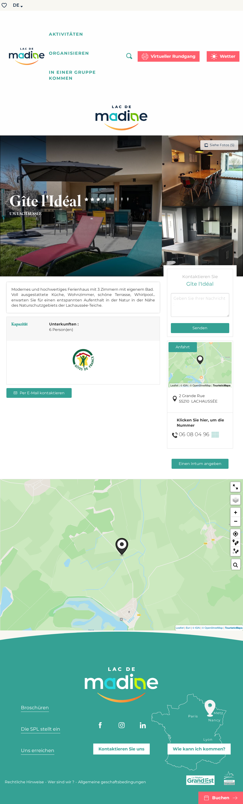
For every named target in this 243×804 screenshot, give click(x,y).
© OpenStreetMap (212, 627)
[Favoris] (5, 5)
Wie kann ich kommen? (199, 749)
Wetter (227, 56)
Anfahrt (183, 347)
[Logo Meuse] (229, 778)
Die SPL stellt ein (40, 729)
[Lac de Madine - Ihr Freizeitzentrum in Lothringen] (26, 56)
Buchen (220, 797)
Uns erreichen (37, 750)
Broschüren (35, 707)
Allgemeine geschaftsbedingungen (112, 782)
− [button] (235, 521)
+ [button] (235, 512)
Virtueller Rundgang (173, 56)
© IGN (196, 627)
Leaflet (180, 627)
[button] (16, 5)
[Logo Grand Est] (200, 780)
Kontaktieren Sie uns (121, 749)
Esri (188, 627)
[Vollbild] (235, 487)
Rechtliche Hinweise (24, 782)
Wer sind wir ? (61, 782)
